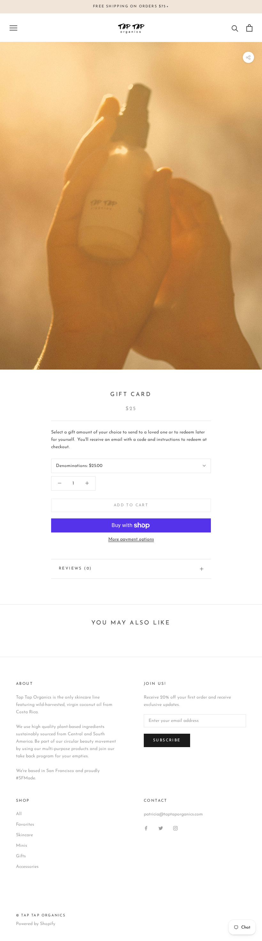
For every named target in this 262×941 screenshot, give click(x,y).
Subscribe (167, 740)
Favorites (25, 824)
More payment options (131, 539)
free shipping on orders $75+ (131, 6)
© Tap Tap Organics (41, 915)
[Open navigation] (13, 28)
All (19, 814)
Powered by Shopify (35, 924)
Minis (21, 845)
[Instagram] (175, 828)
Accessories (27, 866)
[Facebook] (146, 828)
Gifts (21, 856)
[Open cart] (249, 28)
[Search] (235, 28)
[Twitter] (160, 828)
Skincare (24, 835)
